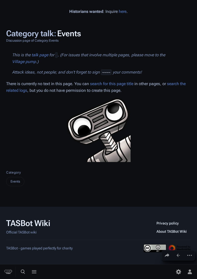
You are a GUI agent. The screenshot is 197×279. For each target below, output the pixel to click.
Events (15, 181)
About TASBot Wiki (171, 231)
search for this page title (111, 83)
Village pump (24, 61)
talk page (40, 54)
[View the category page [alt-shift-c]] (178, 255)
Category (13, 172)
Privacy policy (167, 223)
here (122, 11)
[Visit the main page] (8, 272)
